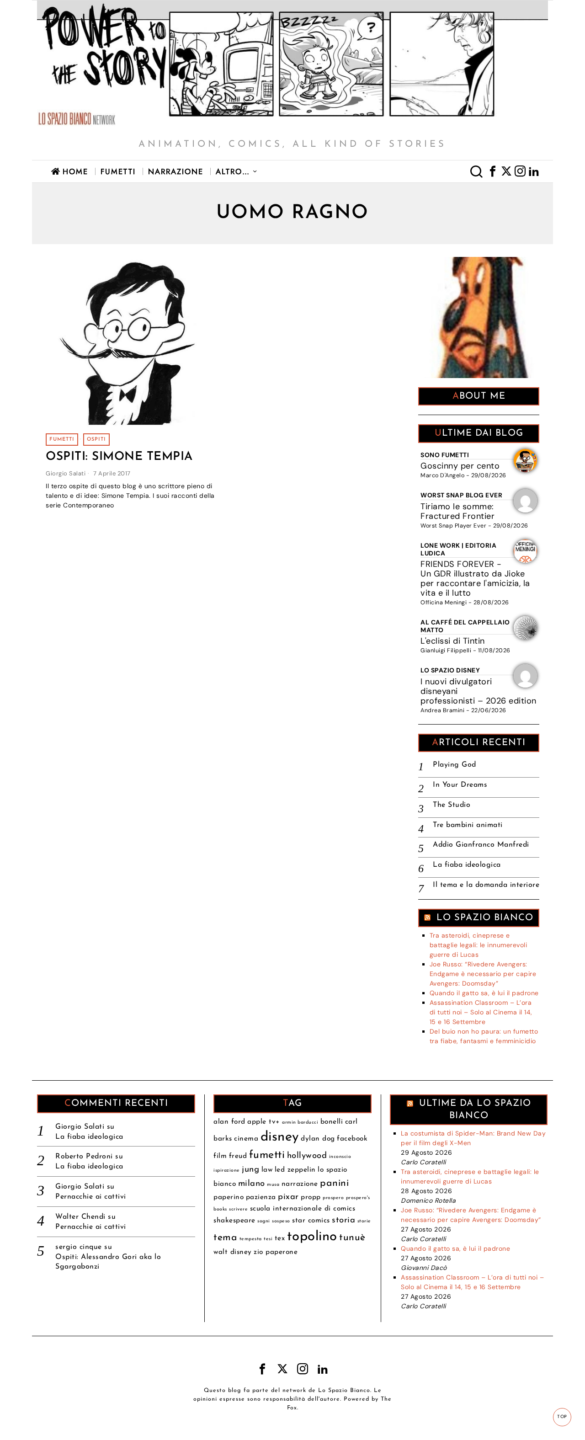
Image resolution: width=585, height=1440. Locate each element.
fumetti (61, 439)
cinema (246, 1138)
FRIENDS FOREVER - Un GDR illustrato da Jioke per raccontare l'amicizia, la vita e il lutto (475, 578)
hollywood (307, 1156)
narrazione (300, 1184)
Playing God (454, 764)
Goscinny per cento (460, 465)
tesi (268, 1239)
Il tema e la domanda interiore (486, 885)
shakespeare (234, 1220)
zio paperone (276, 1252)
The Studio (451, 805)
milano (251, 1183)
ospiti (96, 439)
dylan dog (318, 1138)
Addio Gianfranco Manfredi (481, 844)
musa (273, 1184)
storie (364, 1221)
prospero (333, 1197)
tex (280, 1238)
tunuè (352, 1238)
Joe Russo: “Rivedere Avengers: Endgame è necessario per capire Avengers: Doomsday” (483, 973)
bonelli (331, 1121)
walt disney (232, 1252)
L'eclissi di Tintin (452, 640)
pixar (288, 1197)
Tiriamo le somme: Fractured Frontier (457, 511)
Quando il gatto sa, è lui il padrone (484, 993)
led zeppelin (295, 1169)
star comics (311, 1220)
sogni (263, 1221)
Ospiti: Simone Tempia (119, 457)
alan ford (229, 1121)
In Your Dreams (460, 785)
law (267, 1169)
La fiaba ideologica (467, 865)
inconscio (340, 1156)
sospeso (281, 1221)
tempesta (250, 1239)
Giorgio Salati (65, 473)
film (220, 1156)
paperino (228, 1197)
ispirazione (226, 1170)
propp (311, 1197)
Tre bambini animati (468, 825)
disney (280, 1137)
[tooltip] (492, 171)
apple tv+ (263, 1121)
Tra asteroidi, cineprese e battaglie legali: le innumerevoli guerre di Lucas (478, 945)
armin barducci (300, 1122)
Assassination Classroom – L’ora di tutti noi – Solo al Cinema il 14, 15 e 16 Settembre (481, 1012)
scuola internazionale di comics (303, 1208)
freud (238, 1156)
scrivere (238, 1209)
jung (250, 1169)
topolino (312, 1236)
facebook (352, 1138)
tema (225, 1238)
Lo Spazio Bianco (484, 918)
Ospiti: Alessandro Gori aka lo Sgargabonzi (108, 1261)
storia (343, 1220)
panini (334, 1183)
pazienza (261, 1197)
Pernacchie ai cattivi (90, 1196)
